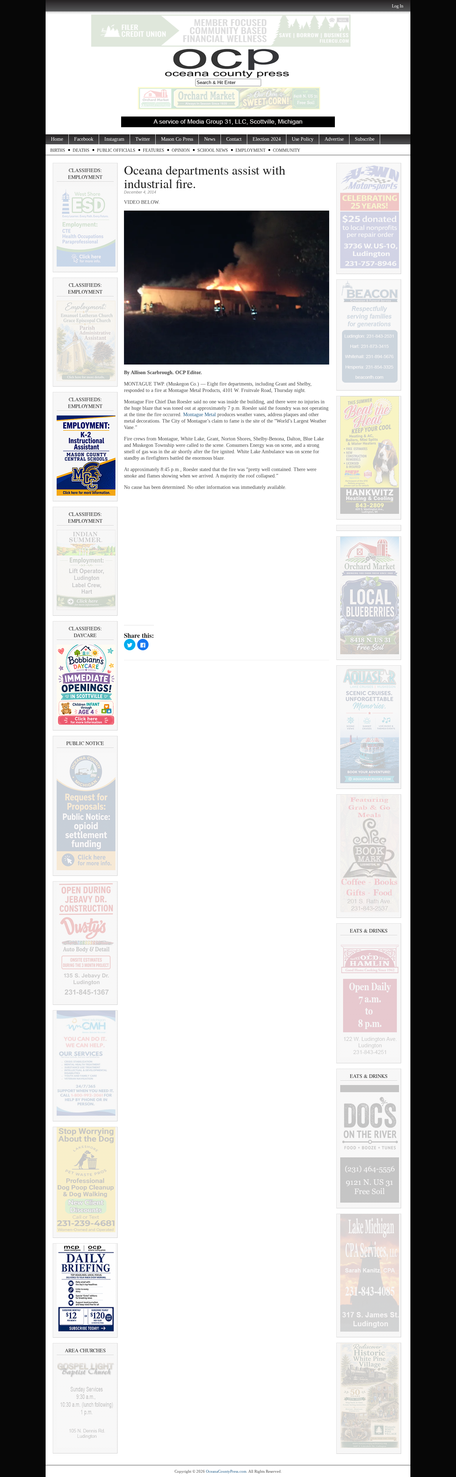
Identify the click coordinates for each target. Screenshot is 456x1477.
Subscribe (364, 139)
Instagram (114, 139)
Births (57, 150)
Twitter (142, 139)
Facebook (83, 139)
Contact (234, 139)
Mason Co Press (177, 139)
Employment (250, 150)
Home (57, 139)
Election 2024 (267, 139)
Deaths (81, 150)
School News (212, 150)
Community (286, 150)
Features (153, 150)
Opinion (181, 150)
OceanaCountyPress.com (226, 1471)
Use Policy (303, 139)
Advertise (334, 139)
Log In (397, 6)
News (209, 139)
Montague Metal (199, 414)
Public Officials (116, 150)
